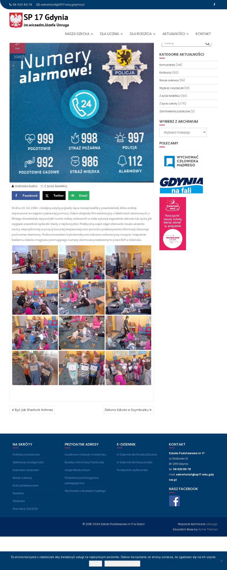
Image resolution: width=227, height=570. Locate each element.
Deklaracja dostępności (28, 462)
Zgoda (95, 563)
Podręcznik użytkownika (132, 470)
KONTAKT (203, 33)
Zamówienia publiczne (174, 111)
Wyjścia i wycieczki (171, 88)
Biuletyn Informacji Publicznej (84, 462)
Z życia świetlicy (55, 186)
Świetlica (18, 493)
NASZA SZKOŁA (77, 33)
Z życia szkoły (168, 103)
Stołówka (19, 501)
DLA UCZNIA (109, 33)
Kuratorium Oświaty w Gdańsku (85, 454)
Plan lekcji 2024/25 (25, 509)
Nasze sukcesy (169, 80)
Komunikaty (167, 65)
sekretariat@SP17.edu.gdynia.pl (62, 4)
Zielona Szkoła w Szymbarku (126, 410)
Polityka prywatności (26, 454)
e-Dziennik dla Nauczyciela (134, 462)
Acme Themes (208, 529)
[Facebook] (214, 4)
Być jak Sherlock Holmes (34, 410)
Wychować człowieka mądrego (85, 491)
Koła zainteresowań (26, 485)
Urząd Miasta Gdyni (77, 470)
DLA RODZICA (141, 33)
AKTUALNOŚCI (173, 33)
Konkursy (165, 72)
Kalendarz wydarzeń (26, 470)
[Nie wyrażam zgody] (221, 560)
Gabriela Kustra (26, 186)
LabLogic (212, 524)
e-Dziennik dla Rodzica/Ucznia (137, 454)
